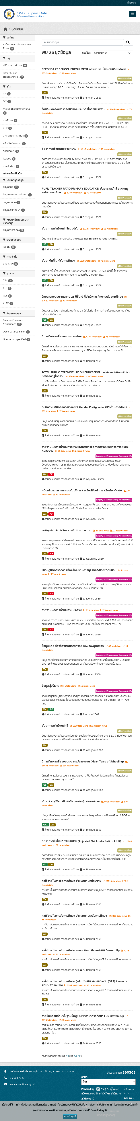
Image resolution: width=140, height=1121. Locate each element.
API (67, 1056)
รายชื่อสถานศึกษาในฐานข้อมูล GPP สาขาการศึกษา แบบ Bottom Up (83, 1016)
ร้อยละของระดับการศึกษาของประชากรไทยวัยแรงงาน (74, 109)
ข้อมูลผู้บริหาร (51, 685)
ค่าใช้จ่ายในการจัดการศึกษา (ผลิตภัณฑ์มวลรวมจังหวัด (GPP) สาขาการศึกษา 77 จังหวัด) (84, 983)
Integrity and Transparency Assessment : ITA (114, 456)
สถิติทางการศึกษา (125, 78)
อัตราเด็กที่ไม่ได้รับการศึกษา (59, 260)
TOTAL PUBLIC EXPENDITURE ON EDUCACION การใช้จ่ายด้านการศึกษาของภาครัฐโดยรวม (86, 374)
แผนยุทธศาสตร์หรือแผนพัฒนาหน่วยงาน (67, 530)
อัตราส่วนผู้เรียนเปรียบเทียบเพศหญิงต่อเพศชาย (71, 801)
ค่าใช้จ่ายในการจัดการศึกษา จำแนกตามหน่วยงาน (72, 881)
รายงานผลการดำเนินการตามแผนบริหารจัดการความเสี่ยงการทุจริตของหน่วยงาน (85, 449)
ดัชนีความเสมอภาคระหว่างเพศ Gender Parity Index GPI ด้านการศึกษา (85, 407)
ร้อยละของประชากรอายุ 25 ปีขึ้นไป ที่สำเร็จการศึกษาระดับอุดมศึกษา (83, 296)
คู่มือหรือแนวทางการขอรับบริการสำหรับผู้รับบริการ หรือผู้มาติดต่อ (82, 490)
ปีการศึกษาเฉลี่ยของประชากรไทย (62, 336)
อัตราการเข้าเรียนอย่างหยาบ (59, 149)
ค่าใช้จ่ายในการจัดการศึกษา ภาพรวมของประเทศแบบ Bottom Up (81, 950)
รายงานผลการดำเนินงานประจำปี (62, 610)
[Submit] (128, 42)
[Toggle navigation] (132, 14)
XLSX (45, 824)
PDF (51, 474)
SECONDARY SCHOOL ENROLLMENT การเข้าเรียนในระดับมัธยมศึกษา (84, 69)
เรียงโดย (86, 53)
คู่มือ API (77, 1056)
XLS (44, 244)
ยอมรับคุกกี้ (70, 1116)
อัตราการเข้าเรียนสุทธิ (55, 725)
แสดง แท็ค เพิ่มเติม (12, 173)
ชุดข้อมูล (17, 29)
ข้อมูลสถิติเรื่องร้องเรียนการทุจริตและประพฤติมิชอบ (73, 646)
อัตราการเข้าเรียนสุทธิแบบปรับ (60, 228)
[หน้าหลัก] (5, 29)
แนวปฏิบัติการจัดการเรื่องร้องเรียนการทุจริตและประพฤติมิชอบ (79, 570)
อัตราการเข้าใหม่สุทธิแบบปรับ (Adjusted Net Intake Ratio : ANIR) (82, 841)
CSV (44, 92)
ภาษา (84, 1077)
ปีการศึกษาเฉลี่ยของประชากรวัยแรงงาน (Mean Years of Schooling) (83, 761)
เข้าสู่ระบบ (131, 3)
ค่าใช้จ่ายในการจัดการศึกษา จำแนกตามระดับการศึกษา (75, 915)
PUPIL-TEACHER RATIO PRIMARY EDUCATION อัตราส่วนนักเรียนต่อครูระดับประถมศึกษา (85, 190)
